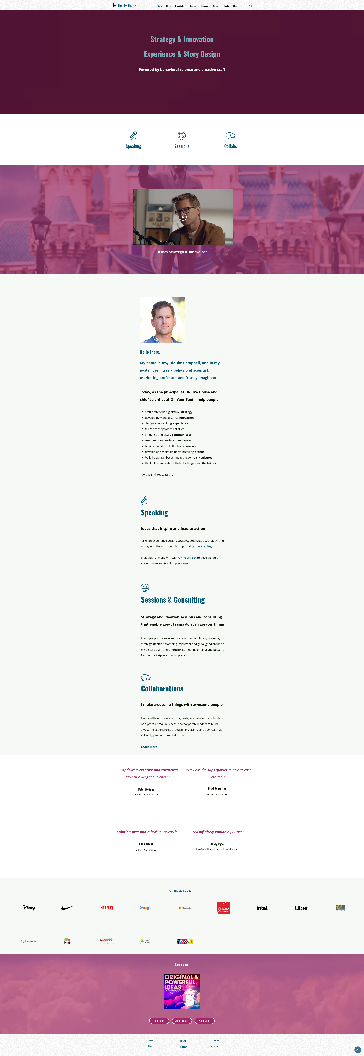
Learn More (149, 747)
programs (182, 563)
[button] (235, 5)
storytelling (203, 546)
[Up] (357, 1049)
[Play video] (183, 217)
